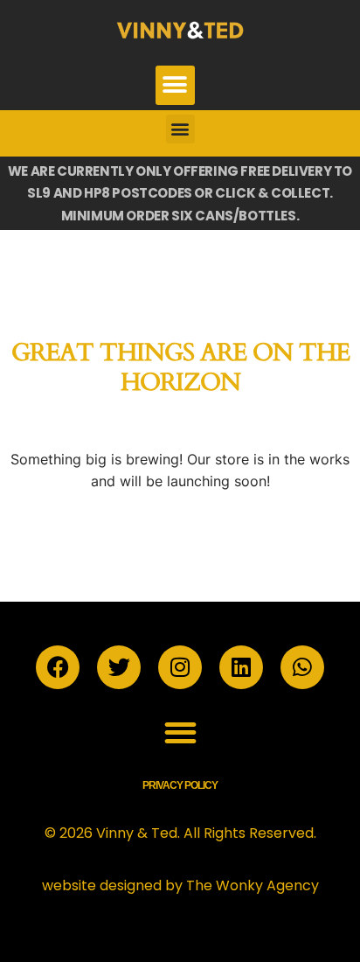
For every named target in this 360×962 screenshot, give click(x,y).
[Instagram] (180, 667)
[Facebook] (58, 667)
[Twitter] (119, 667)
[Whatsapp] (302, 667)
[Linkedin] (241, 667)
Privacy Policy (180, 785)
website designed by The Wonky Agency (180, 885)
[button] (175, 85)
